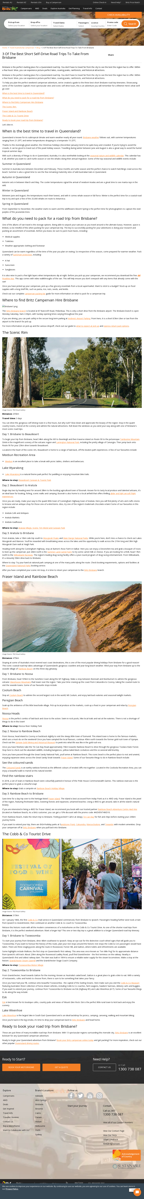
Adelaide (39, 1095)
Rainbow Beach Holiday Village (50, 788)
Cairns (38, 1113)
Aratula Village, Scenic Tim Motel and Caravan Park (42, 528)
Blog (38, 48)
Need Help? (116, 2)
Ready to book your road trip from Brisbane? (22, 120)
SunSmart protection (22, 254)
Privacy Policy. (12, 1189)
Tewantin (109, 824)
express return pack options (116, 326)
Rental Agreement (111, 1143)
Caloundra (80, 824)
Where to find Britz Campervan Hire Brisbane (22, 102)
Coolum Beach (16, 695)
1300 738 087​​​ (129, 1069)
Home (4, 48)
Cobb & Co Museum (130, 983)
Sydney (38, 1134)
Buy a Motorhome (11, 1126)
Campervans (26, 8)
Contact (98, 8)
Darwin (38, 1117)
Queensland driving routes (27, 1043)
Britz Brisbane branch (16, 311)
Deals (44, 8)
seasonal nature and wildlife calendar (107, 155)
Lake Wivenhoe (9, 1015)
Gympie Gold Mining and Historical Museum (35, 742)
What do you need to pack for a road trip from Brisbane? (28, 97)
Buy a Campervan (53, 2)
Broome (39, 1108)
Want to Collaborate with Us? (16, 1130)
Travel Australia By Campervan (22, 48)
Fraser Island (67, 757)
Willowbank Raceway (23, 555)
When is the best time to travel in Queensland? (23, 93)
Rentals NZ (21, 2)
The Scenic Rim (9, 106)
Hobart (38, 1121)
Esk (3, 1002)
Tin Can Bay (88, 816)
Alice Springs (41, 1100)
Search (132, 23)
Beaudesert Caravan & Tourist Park (35, 480)
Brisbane (39, 1104)
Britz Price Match (133, 2)
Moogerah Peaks (51, 538)
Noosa (5, 718)
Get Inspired (8, 1108)
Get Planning (74, 8)
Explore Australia (58, 8)
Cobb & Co (33, 919)
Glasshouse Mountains (20, 682)
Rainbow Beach (25, 668)
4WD (37, 8)
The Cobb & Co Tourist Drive (15, 115)
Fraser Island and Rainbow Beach (17, 111)
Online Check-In (99, 2)
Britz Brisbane (90, 570)
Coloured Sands (13, 767)
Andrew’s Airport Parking (79, 318)
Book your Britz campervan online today (75, 1040)
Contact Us (8, 1121)
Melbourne (40, 1126)
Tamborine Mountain (129, 439)
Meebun (9, 461)
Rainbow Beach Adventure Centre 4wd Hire (117, 809)
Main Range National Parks (75, 538)
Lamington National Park (67, 442)
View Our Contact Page (113, 1131)
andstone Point (68, 824)
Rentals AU (7, 2)
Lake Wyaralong (12, 474)
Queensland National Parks (18, 565)
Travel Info (87, 8)
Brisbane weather (91, 137)
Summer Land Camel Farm (59, 552)
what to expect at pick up (87, 326)
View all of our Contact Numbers (118, 1122)
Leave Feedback (110, 1139)
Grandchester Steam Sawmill (22, 960)
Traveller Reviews (11, 1117)
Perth (37, 1130)
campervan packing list (35, 293)
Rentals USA (36, 2)
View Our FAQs (110, 1135)
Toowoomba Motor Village (31, 965)
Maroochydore (93, 824)
